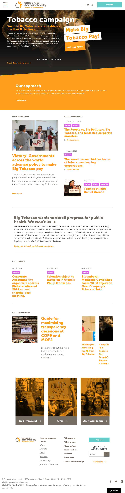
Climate (67, 125)
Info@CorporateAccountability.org (15, 482)
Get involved (70, 446)
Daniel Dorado (73, 169)
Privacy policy (31, 485)
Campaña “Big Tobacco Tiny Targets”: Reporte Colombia (104, 354)
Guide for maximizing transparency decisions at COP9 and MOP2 (53, 329)
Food (42, 453)
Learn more (21, 100)
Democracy (104, 184)
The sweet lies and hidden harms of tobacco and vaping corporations (87, 162)
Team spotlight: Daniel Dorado (95, 190)
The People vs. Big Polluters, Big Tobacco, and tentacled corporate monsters (88, 133)
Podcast (68, 454)
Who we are (69, 438)
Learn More (17, 193)
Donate (109, 4)
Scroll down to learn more (18, 63)
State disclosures (45, 485)
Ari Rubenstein (73, 140)
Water (42, 445)
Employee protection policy (64, 485)
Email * (92, 453)
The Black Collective (49, 464)
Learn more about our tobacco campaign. (33, 246)
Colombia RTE (7, 488)
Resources (69, 457)
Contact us (81, 485)
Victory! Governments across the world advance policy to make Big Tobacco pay (34, 162)
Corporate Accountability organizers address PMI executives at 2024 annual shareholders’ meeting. (25, 286)
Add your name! (75, 47)
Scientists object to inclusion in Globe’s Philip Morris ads (61, 280)
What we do (70, 442)
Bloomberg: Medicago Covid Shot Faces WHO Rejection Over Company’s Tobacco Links (97, 283)
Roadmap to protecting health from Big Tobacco (88, 349)
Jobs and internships (74, 461)
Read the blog (71, 450)
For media (98, 462)
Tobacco (75, 125)
